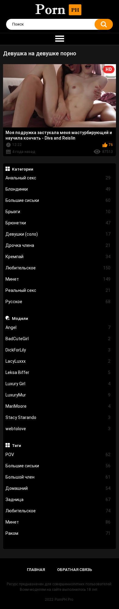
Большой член (58, 477)
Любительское (58, 267)
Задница (58, 499)
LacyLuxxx (58, 361)
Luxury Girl (58, 383)
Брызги (58, 211)
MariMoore (58, 406)
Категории (22, 169)
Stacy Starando (58, 417)
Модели (20, 318)
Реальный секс (58, 290)
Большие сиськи (58, 200)
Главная (36, 569)
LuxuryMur (58, 395)
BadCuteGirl (58, 338)
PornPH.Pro (64, 599)
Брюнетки (58, 222)
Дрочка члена (58, 245)
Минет (58, 279)
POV (58, 454)
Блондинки (58, 189)
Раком (58, 533)
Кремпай (58, 256)
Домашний (58, 488)
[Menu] (59, 39)
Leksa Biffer (58, 372)
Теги (16, 445)
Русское (58, 301)
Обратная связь (74, 569)
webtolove (58, 428)
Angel (58, 327)
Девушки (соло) (58, 234)
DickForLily (58, 350)
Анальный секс (58, 177)
